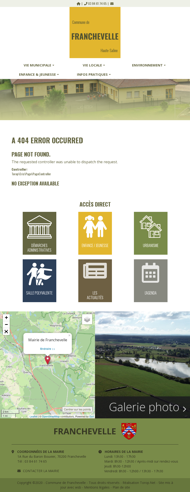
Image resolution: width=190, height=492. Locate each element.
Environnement (147, 65)
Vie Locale (92, 65)
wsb (78, 487)
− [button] (6, 324)
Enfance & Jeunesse (37, 74)
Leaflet (33, 416)
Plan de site (121, 487)
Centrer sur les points (77, 409)
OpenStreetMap (51, 416)
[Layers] (87, 319)
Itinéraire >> (47, 349)
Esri (91, 416)
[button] (6, 331)
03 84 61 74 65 (97, 3)
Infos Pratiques (92, 74)
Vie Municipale (37, 65)
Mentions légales (97, 487)
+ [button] (6, 317)
